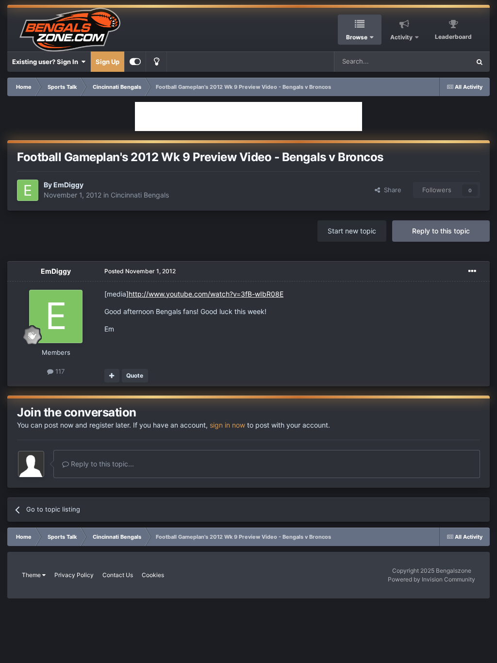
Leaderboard (453, 36)
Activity (401, 37)
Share (390, 190)
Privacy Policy (74, 575)
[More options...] (472, 271)
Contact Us (117, 575)
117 (59, 371)
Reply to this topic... (101, 464)
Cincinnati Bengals (140, 195)
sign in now (227, 425)
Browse (356, 37)
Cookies (153, 575)
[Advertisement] (248, 116)
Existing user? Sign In (46, 62)
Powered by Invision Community (431, 579)
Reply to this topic (441, 231)
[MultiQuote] (111, 375)
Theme (32, 575)
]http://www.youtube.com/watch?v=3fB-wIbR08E (204, 294)
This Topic (442, 61)
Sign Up (107, 62)
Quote (134, 375)
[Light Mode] (156, 61)
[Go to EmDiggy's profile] (27, 190)
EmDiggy (68, 185)
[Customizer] (135, 61)
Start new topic (352, 231)
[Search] (479, 61)
